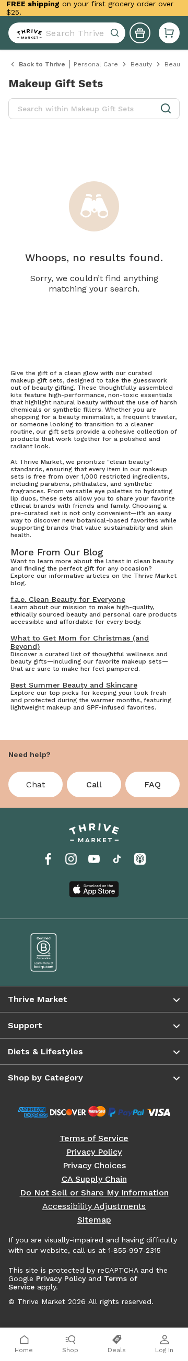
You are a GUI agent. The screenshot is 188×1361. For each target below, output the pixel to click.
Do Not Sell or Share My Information (94, 1193)
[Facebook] (48, 858)
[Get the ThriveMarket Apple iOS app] (94, 889)
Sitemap (94, 1220)
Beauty (141, 64)
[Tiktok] (116, 858)
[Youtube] (94, 858)
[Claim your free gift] (140, 32)
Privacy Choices (94, 1165)
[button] (169, 32)
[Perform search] (27, 33)
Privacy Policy (94, 1152)
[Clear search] (116, 32)
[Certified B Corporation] (55, 952)
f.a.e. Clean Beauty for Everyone (67, 599)
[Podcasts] (139, 858)
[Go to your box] (169, 32)
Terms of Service (94, 1138)
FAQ (152, 784)
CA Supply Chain (94, 1179)
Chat (35, 784)
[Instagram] (71, 858)
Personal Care (96, 64)
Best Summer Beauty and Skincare (73, 685)
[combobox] (66, 32)
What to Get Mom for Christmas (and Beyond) (79, 642)
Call (94, 784)
